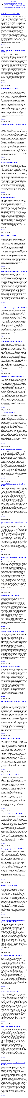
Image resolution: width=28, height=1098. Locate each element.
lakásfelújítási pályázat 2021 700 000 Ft (13, 3)
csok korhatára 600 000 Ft (10, 1)
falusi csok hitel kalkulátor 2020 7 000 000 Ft (14, 5)
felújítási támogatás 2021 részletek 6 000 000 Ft (15, 7)
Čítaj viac (3, 44)
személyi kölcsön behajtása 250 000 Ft (13, 4)
